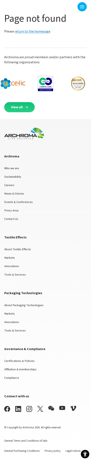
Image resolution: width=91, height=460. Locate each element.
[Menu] (82, 6)
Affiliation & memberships (20, 369)
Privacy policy (53, 451)
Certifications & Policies (19, 361)
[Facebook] (7, 409)
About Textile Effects (17, 249)
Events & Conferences (18, 202)
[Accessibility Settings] (85, 454)
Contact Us (11, 219)
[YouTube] (62, 408)
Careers (9, 185)
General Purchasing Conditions (22, 451)
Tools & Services (15, 274)
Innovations (11, 266)
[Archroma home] (17, 6)
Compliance (11, 378)
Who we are (11, 168)
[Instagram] (29, 409)
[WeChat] (51, 408)
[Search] (71, 6)
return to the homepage (32, 31)
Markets (9, 258)
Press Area (11, 210)
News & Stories (14, 193)
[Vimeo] (73, 408)
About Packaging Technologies (24, 305)
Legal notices (73, 451)
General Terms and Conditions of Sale (25, 441)
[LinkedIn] (18, 409)
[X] (40, 409)
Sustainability (12, 177)
